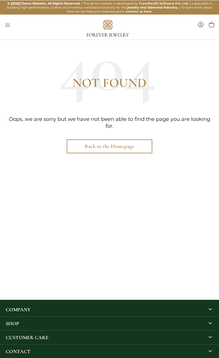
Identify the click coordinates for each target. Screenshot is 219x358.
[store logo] (89, 28)
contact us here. (139, 11)
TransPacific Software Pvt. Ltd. (164, 3)
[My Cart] (211, 25)
